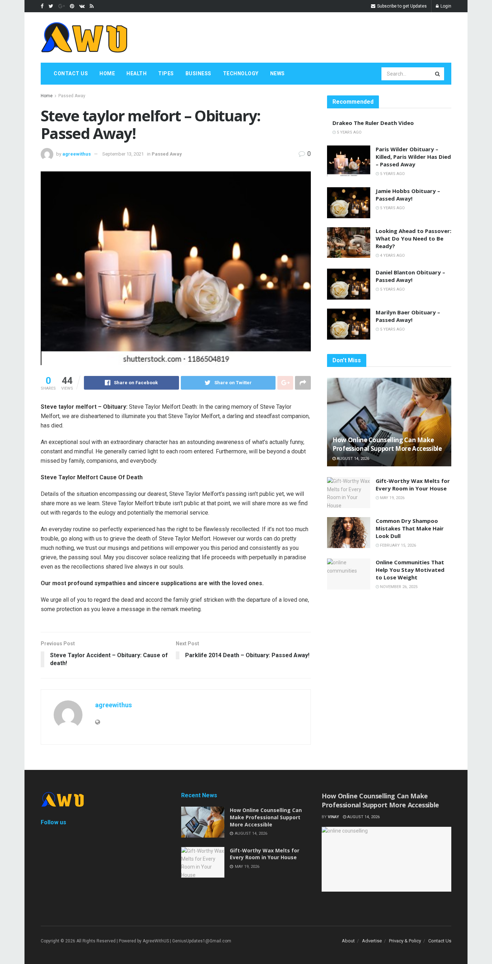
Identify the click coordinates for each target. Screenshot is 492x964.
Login (445, 6)
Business (198, 73)
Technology (241, 73)
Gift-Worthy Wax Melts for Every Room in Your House (413, 484)
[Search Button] (437, 73)
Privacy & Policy (405, 940)
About (348, 940)
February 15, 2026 (397, 545)
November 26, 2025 (398, 586)
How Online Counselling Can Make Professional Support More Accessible (387, 444)
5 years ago (349, 132)
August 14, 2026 (352, 458)
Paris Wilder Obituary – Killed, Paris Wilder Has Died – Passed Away (413, 156)
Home (107, 73)
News (277, 73)
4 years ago (392, 255)
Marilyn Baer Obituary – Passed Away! (408, 316)
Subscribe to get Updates (401, 6)
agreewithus (76, 154)
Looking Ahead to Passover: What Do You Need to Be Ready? (413, 238)
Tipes (166, 73)
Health (136, 73)
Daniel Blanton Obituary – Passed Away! (410, 276)
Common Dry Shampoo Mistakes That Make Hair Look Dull (410, 528)
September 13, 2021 (123, 154)
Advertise (372, 940)
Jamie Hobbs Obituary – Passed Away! (408, 194)
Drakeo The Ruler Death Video (373, 122)
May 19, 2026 (391, 498)
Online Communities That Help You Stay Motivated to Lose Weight (410, 570)
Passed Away (71, 95)
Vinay (333, 817)
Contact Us (71, 73)
